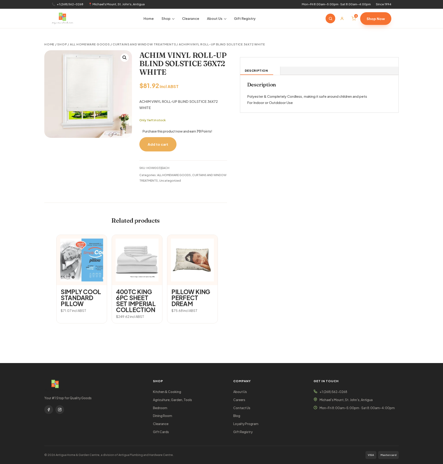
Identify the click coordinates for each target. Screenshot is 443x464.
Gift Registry (245, 18)
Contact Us (241, 408)
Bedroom (160, 408)
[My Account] (342, 18)
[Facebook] (48, 409)
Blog (236, 416)
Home (149, 18)
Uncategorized (170, 180)
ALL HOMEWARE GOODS (90, 44)
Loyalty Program (245, 424)
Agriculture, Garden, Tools (172, 400)
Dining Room (162, 416)
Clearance (190, 18)
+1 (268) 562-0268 (70, 4)
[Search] (330, 18)
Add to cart (158, 144)
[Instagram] (59, 409)
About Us (214, 18)
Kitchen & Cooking (167, 392)
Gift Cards (161, 432)
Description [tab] (256, 70)
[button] (124, 57)
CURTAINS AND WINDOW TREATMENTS (144, 44)
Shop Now (376, 18)
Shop (166, 18)
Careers (239, 400)
